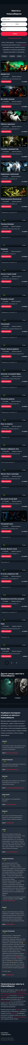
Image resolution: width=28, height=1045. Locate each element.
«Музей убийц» (10, 924)
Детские (19, 56)
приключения (8, 993)
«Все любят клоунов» (12, 753)
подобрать (18, 1009)
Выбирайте (24, 45)
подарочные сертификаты (19, 1017)
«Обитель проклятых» (12, 769)
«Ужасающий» (10, 822)
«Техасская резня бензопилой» (15, 788)
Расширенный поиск (14, 38)
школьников (20, 995)
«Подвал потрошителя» (8, 900)
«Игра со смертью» (11, 804)
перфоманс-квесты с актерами (19, 993)
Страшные (4, 56)
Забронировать (6, 81)
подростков (3, 997)
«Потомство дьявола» (12, 852)
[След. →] (21, 662)
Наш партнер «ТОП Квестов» (7, 1039)
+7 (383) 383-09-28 (5, 1034)
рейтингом (14, 1013)
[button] (14, 19)
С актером (12, 56)
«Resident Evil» (10, 974)
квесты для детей (5, 995)
